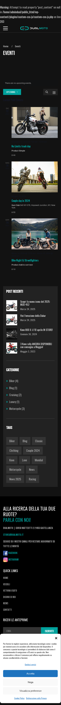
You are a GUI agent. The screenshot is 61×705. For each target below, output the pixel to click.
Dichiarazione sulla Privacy (36, 698)
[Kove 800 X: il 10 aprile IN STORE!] (11, 333)
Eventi (18, 46)
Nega (30, 682)
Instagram (13, 559)
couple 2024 (33, 450)
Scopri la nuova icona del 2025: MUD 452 (35, 303)
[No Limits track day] (35, 122)
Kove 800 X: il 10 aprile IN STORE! (36, 329)
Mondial (39, 460)
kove (11, 460)
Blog (11, 388)
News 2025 (15, 479)
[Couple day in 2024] (35, 176)
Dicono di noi (9, 597)
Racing (32, 479)
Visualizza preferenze (30, 690)
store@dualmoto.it (13, 534)
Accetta (30, 673)
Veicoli (6, 584)
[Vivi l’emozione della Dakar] (11, 319)
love (24, 460)
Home (5, 46)
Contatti (7, 609)
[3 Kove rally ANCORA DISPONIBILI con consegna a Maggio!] (11, 348)
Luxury (12, 402)
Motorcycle (15, 409)
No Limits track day (21, 146)
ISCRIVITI (49, 631)
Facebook (12, 553)
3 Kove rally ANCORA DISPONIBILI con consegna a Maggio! (36, 345)
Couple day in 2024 (21, 201)
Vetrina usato (10, 590)
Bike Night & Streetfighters (25, 260)
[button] (56, 637)
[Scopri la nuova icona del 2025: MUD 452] (11, 305)
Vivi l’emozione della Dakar (33, 315)
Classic (39, 441)
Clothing (13, 450)
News (31, 469)
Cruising (13, 395)
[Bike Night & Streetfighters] (35, 233)
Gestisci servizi (30, 664)
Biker (12, 381)
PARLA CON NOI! (17, 520)
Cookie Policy (19, 698)
